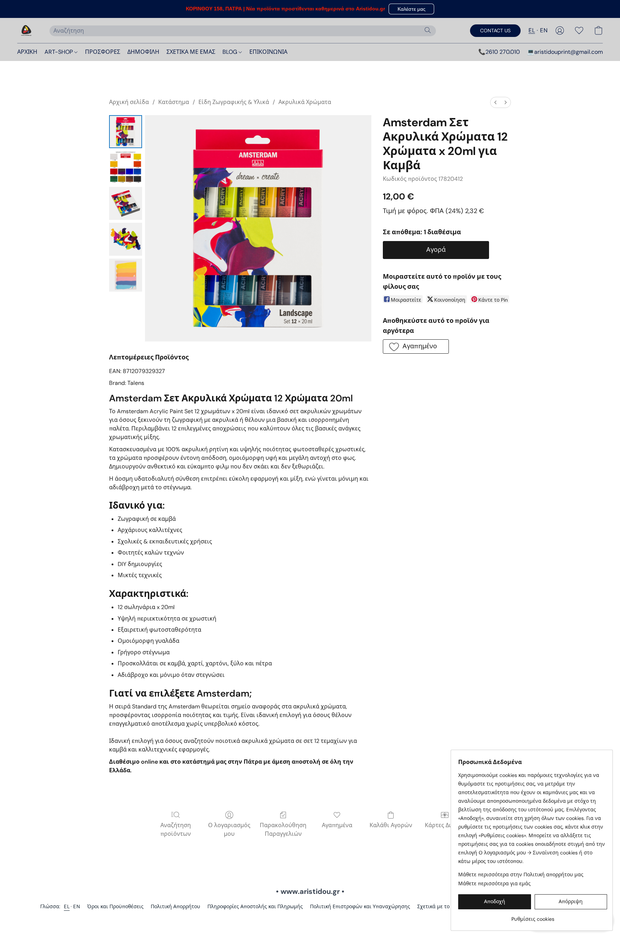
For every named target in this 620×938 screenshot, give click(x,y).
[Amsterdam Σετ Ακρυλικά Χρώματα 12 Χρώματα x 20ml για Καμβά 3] (125, 239)
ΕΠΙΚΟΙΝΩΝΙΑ (268, 52)
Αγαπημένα (337, 825)
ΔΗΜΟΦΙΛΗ (143, 52)
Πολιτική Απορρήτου (175, 906)
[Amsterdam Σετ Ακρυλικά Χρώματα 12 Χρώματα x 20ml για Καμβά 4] (125, 275)
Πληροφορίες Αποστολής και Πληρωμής (255, 906)
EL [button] (532, 30)
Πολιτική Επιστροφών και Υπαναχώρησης (360, 906)
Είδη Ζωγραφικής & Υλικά (233, 102)
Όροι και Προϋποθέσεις (115, 906)
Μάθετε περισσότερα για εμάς (494, 883)
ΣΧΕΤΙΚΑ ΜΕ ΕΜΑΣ (190, 52)
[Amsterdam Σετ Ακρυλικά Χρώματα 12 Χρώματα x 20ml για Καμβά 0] (125, 131)
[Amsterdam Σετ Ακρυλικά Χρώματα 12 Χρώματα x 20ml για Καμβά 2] (125, 203)
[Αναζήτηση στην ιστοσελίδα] (427, 30)
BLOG (230, 52)
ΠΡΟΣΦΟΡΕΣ (102, 52)
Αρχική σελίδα (129, 102)
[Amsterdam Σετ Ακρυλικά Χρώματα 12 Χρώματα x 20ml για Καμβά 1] (125, 167)
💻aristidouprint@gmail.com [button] (565, 52)
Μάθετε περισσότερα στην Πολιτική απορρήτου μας (520, 874)
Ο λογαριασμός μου (229, 829)
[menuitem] (495, 102)
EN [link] (76, 906)
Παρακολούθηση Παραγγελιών (283, 829)
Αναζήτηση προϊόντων (175, 829)
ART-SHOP (59, 52)
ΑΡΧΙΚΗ (27, 52)
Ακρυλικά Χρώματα (304, 102)
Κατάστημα (173, 102)
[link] (532, 916)
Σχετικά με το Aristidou (444, 906)
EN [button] (544, 30)
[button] (411, 9)
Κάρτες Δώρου (444, 825)
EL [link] (67, 906)
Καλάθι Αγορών (391, 825)
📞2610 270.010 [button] (499, 52)
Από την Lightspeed (310, 918)
